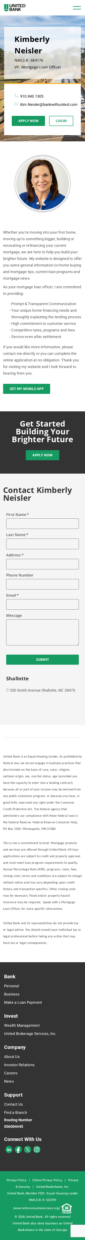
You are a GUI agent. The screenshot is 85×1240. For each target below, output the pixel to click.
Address (13, 555)
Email (11, 595)
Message (14, 615)
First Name (16, 514)
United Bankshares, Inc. (52, 1187)
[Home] (14, 7)
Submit (42, 659)
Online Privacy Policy (47, 1180)
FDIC (41, 1193)
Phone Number (20, 575)
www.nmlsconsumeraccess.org (36, 1208)
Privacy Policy (16, 1180)
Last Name (16, 534)
